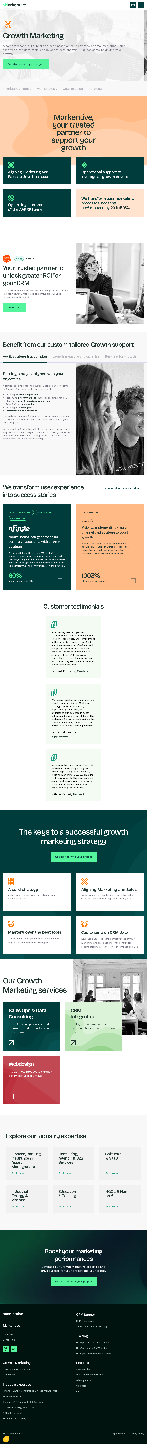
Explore (16, 1173)
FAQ (78, 1391)
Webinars (81, 1385)
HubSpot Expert (18, 89)
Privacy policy (136, 1433)
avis (34, 258)
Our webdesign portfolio (89, 1374)
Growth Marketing (18, 518)
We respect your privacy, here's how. (20, 1420)
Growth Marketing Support (17, 1369)
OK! (53, 1429)
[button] (6, 1439)
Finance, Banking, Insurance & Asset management (30, 1390)
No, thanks (13, 1429)
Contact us (14, 307)
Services (95, 89)
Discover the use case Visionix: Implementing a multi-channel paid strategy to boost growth (106, 507)
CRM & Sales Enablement (21, 512)
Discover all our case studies (121, 488)
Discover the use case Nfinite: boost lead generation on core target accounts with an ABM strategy (36, 507)
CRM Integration (85, 1320)
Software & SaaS (12, 1396)
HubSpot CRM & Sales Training (93, 1342)
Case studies (73, 89)
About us (8, 1334)
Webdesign (9, 1374)
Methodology (46, 89)
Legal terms (118, 1433)
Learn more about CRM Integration (92, 1009)
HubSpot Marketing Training (91, 1348)
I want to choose (33, 1429)
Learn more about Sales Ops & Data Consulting (30, 1013)
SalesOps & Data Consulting (91, 1326)
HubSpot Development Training (93, 1353)
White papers (83, 1380)
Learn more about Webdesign (24, 1063)
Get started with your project (25, 64)
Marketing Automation (46, 512)
